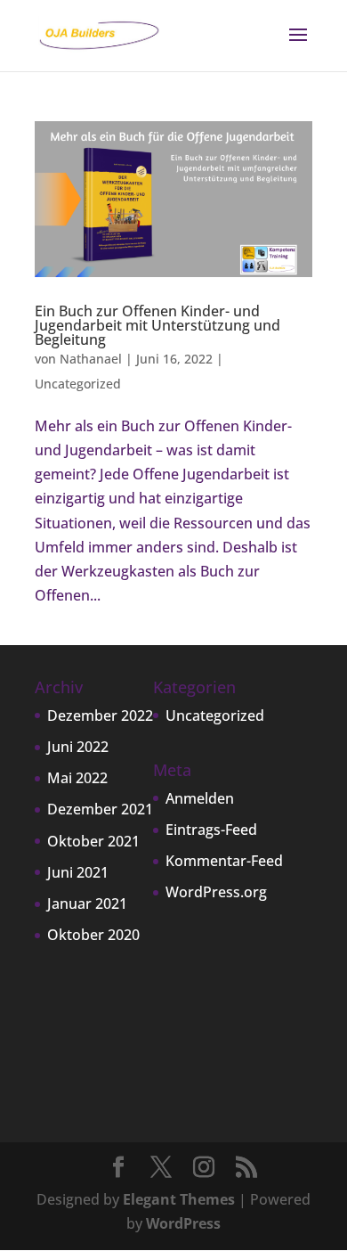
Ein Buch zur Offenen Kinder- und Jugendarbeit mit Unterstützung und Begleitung (157, 325)
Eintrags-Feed (211, 829)
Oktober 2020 (93, 934)
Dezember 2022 (100, 715)
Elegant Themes (179, 1199)
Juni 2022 (78, 746)
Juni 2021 (78, 872)
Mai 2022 (77, 778)
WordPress (183, 1223)
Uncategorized (78, 383)
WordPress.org (216, 892)
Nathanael (91, 358)
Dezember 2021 (100, 809)
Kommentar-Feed (224, 861)
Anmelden (199, 798)
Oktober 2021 (93, 841)
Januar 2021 (87, 903)
